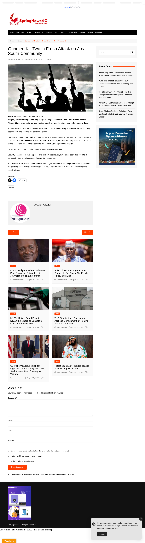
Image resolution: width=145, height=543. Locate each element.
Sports (82, 32)
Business (20, 32)
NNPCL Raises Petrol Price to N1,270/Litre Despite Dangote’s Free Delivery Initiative (26, 321)
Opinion (98, 32)
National (49, 32)
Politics (30, 32)
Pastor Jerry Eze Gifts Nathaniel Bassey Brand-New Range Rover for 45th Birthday (116, 74)
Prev (14, 232)
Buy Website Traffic (8, 530)
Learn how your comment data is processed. (57, 474)
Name (11, 420)
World (90, 32)
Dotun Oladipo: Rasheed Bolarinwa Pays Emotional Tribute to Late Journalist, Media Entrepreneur (27, 273)
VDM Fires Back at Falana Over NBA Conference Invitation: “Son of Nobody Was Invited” (116, 84)
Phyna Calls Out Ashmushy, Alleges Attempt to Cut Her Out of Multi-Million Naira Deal (116, 104)
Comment (12, 398)
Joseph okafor (15, 59)
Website (11, 441)
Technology (59, 32)
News (11, 32)
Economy (39, 32)
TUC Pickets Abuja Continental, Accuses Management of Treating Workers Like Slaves (71, 321)
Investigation (72, 32)
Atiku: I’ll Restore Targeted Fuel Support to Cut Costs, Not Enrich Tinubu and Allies (71, 273)
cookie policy (114, 528)
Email (10, 430)
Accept (101, 534)
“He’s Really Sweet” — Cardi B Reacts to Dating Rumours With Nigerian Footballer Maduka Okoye (115, 95)
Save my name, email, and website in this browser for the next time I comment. (40, 451)
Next (86, 232)
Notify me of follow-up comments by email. (26, 456)
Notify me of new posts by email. (23, 461)
